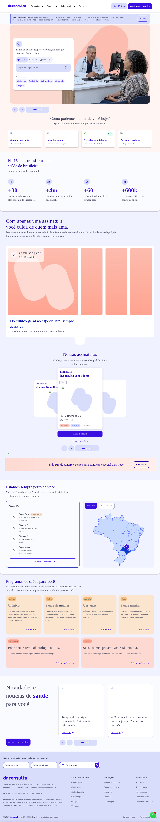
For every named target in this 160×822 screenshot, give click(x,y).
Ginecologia (59, 81)
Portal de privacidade (148, 817)
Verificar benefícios (80, 441)
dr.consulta (15, 817)
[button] (91, 281)
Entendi (143, 18)
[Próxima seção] (80, 341)
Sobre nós (140, 782)
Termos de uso (129, 817)
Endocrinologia (46, 81)
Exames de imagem (111, 787)
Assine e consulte (140, 6)
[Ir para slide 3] (41, 109)
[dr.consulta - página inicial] (17, 6)
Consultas (35, 6)
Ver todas (75, 806)
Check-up (108, 797)
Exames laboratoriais (112, 782)
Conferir (140, 464)
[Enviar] (97, 765)
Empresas (83, 6)
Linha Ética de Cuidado (145, 801)
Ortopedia (20, 86)
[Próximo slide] (22, 110)
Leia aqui (66, 732)
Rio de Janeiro (106, 506)
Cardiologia (33, 81)
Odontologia (66, 6)
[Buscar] (66, 67)
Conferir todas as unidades (40, 561)
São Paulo (91, 506)
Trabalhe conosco (143, 787)
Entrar (121, 6)
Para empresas (141, 792)
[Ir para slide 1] (35, 109)
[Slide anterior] (15, 110)
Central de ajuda (142, 797)
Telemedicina (109, 792)
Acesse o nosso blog (18, 742)
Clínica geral (21, 81)
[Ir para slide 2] (38, 109)
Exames (50, 6)
